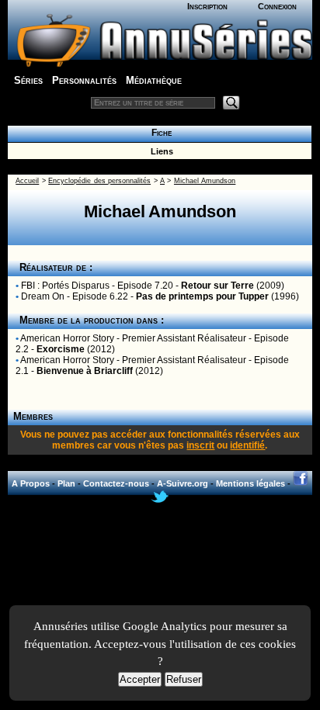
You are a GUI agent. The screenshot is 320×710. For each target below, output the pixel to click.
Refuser (183, 679)
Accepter (140, 679)
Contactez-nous (116, 483)
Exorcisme (61, 349)
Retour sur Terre (217, 285)
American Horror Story (67, 338)
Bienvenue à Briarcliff (85, 370)
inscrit (200, 445)
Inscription (207, 6)
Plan (66, 483)
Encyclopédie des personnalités (99, 181)
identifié (247, 445)
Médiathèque (154, 80)
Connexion (277, 6)
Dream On (42, 296)
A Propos (31, 483)
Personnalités (84, 80)
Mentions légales (250, 483)
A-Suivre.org (182, 483)
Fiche (159, 132)
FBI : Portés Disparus (65, 285)
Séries (28, 80)
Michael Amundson (204, 181)
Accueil (27, 181)
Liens (159, 151)
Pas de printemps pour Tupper (202, 296)
